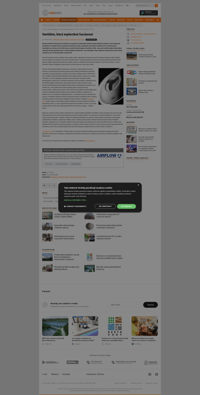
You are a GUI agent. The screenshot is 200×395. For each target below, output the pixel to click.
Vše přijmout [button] (126, 206)
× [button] (138, 185)
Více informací (81, 196)
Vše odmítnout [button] (105, 206)
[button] (100, 200)
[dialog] (100, 197)
